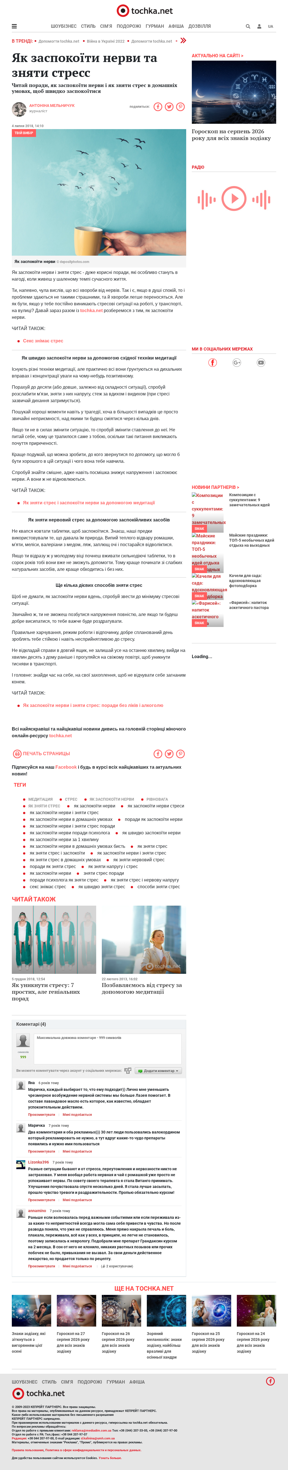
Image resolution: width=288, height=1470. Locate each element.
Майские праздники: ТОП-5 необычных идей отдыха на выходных (251, 540)
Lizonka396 (38, 1162)
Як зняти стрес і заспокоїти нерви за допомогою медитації (89, 502)
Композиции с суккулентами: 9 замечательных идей (249, 500)
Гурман (155, 26)
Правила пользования (28, 1450)
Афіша (176, 26)
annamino (37, 1210)
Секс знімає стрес (43, 340)
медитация (40, 799)
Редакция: (19, 1438)
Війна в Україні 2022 (106, 41)
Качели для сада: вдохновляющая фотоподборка (245, 580)
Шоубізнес (63, 26)
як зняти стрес (44, 806)
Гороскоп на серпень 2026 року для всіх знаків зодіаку (231, 134)
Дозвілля (199, 26)
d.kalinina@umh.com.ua (98, 1438)
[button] (259, 26)
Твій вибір (24, 133)
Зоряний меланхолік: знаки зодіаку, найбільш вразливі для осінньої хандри (164, 1345)
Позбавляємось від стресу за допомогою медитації (142, 988)
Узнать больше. (110, 1458)
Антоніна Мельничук (52, 105)
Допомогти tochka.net (59, 41)
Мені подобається (77, 1115)
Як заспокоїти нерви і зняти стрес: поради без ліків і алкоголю (93, 705)
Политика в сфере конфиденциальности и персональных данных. (93, 1450)
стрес (71, 799)
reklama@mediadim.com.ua (91, 1430)
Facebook (66, 767)
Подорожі (129, 26)
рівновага (157, 799)
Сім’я (106, 26)
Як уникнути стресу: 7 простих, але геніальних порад (46, 991)
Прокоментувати (41, 1115)
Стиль (88, 26)
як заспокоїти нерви (112, 799)
